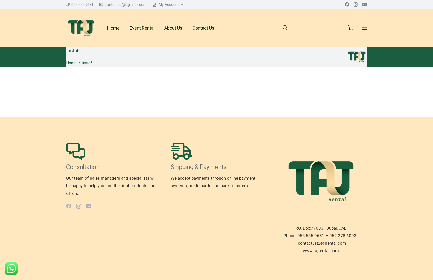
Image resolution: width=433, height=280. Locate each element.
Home (71, 63)
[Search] (285, 27)
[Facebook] (347, 4)
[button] (168, 4)
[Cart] (350, 28)
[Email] (364, 4)
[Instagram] (356, 4)
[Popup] (364, 28)
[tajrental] (81, 28)
